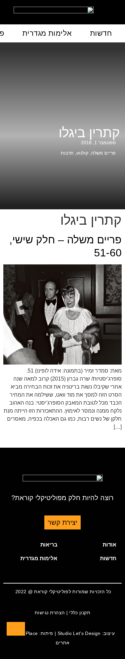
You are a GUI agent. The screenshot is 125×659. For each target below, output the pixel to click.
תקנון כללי (79, 612)
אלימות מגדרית (47, 33)
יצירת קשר (62, 522)
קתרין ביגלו (89, 132)
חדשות (101, 33)
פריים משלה (103, 153)
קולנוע (82, 153)
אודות (109, 544)
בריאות (48, 544)
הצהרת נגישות (50, 612)
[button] (92, 545)
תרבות (67, 153)
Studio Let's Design (79, 633)
